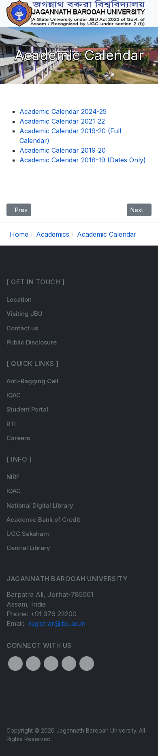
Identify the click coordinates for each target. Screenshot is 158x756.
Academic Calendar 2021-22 (62, 121)
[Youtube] (86, 663)
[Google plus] (69, 663)
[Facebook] (15, 663)
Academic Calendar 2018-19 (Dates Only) (82, 160)
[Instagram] (51, 663)
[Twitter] (33, 663)
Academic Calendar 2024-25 (63, 111)
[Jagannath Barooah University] (75, 13)
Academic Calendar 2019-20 (62, 150)
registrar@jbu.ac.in (56, 624)
